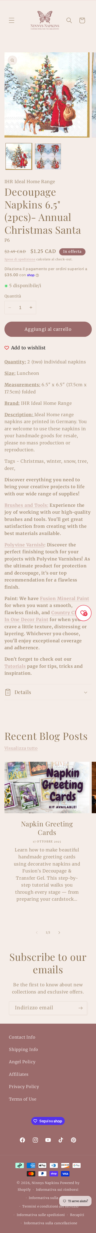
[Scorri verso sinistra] (37, 933)
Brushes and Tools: (26, 505)
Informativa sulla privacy (50, 1198)
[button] (11, 20)
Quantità (12, 296)
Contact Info (22, 1037)
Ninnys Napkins (45, 1183)
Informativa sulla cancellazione (50, 1223)
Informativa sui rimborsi (57, 1190)
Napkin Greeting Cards (47, 828)
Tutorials (15, 666)
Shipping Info (23, 1049)
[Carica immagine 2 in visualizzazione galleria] (48, 156)
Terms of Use (22, 1099)
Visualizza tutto (21, 748)
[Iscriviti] (80, 1008)
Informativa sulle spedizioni (41, 1215)
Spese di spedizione (19, 259)
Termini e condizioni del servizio (50, 1206)
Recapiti (77, 1215)
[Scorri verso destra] (59, 933)
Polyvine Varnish (24, 545)
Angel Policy (22, 1061)
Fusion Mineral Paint (64, 598)
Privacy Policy (24, 1086)
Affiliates (19, 1074)
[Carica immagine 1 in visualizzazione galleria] (19, 156)
